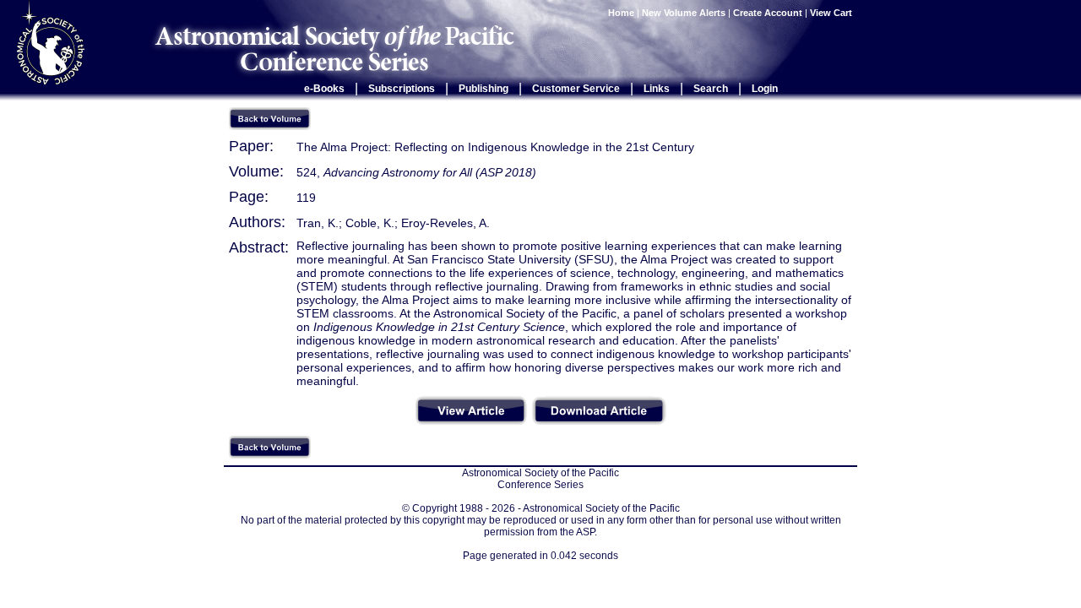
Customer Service (576, 89)
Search (710, 89)
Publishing (483, 89)
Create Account (767, 13)
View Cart (832, 13)
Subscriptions (401, 89)
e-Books (324, 89)
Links (657, 89)
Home (621, 13)
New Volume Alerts (683, 13)
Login (765, 89)
